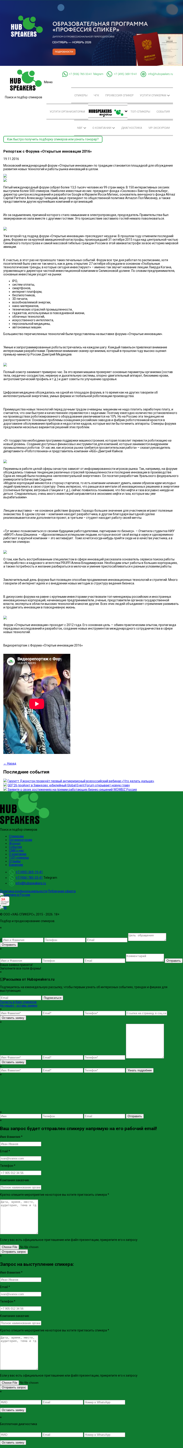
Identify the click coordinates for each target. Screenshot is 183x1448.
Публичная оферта (62, 891)
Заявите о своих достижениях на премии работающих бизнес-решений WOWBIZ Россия (72, 789)
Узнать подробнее (140, 1070)
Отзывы (15, 861)
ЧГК (96, 95)
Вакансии (16, 864)
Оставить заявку (13, 1018)
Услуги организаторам (67, 111)
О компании (102, 127)
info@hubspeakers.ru (160, 73)
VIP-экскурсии (159, 127)
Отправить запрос (14, 1251)
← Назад (9, 763)
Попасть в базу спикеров (18, 1002)
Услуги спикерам (153, 95)
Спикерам (16, 836)
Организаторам (20, 840)
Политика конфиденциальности (23, 891)
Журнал (15, 843)
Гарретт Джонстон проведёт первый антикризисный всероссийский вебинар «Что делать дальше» (81, 781)
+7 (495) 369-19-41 (125, 73)
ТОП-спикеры (140, 111)
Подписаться (52, 998)
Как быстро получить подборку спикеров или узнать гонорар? (53, 139)
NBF (80, 127)
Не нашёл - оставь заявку (18, 1005)
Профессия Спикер (119, 95)
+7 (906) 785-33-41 (80, 73)
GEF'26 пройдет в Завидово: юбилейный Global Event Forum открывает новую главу (69, 785)
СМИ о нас (16, 850)
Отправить (9, 944)
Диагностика (131, 127)
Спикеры (80, 95)
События (163, 111)
